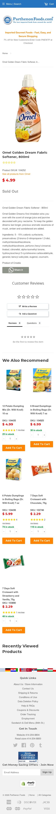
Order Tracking (28, 714)
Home (5, 53)
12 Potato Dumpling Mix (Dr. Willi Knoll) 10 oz (13, 409)
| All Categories (44, 794)
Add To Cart (14, 447)
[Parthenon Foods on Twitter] (15, 746)
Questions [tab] (32, 323)
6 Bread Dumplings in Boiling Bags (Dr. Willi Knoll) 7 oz (40, 409)
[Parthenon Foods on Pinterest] (32, 746)
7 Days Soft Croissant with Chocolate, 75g (38, 499)
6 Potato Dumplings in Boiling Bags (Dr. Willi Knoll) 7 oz (13, 499)
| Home (31, 794)
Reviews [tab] (13, 323)
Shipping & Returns (28, 692)
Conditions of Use (28, 697)
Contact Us (28, 688)
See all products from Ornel (16, 173)
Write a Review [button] (29, 306)
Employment (28, 718)
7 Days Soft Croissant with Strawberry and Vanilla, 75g (10, 594)
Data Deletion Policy (28, 701)
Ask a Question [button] (29, 313)
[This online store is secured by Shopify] (28, 786)
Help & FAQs (28, 705)
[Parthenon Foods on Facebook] (23, 746)
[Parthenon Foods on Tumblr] (40, 746)
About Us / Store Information (28, 684)
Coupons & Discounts (28, 709)
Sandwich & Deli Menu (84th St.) (28, 722)
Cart (51, 3)
